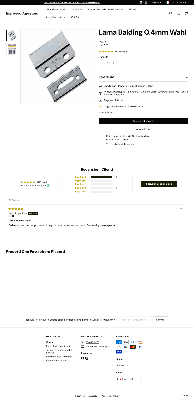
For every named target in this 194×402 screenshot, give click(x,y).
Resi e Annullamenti (56, 360)
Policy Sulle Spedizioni (58, 346)
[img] (15, 208)
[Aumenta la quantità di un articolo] (113, 63)
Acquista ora (143, 129)
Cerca (49, 342)
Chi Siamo (76, 17)
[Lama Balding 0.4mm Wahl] (20, 280)
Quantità (103, 56)
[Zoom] (58, 66)
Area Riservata (54, 17)
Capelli (75, 9)
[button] (106, 51)
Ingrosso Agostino (22, 13)
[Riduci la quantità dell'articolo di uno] (102, 63)
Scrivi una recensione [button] (159, 183)
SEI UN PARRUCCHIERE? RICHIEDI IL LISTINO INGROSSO (72, 2)
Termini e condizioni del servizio (59, 351)
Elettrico (134, 9)
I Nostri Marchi (54, 9)
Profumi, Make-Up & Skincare (104, 9)
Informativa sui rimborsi (59, 356)
